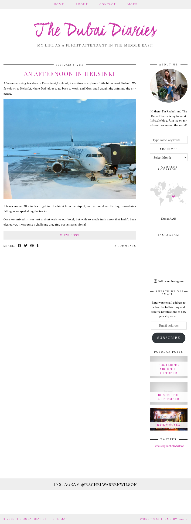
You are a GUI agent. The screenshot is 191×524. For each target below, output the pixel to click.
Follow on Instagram (170, 281)
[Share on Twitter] (26, 246)
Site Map (60, 518)
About (82, 4)
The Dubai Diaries (95, 31)
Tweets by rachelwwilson (168, 446)
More (132, 4)
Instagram (95, 484)
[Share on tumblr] (37, 246)
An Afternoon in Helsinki (69, 73)
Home (59, 4)
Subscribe (168, 338)
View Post (70, 235)
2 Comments (125, 245)
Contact (107, 4)
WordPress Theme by (164, 518)
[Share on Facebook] (20, 246)
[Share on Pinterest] (32, 246)
